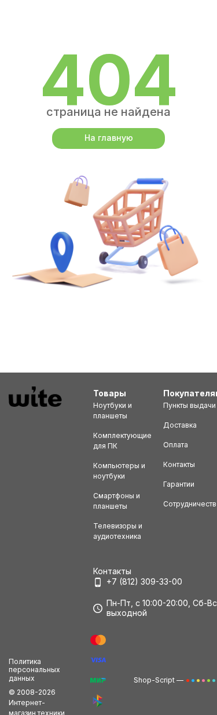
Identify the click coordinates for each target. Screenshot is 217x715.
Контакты (179, 464)
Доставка (180, 425)
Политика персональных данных (34, 670)
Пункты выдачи (189, 405)
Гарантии (178, 484)
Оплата (175, 444)
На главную (108, 138)
